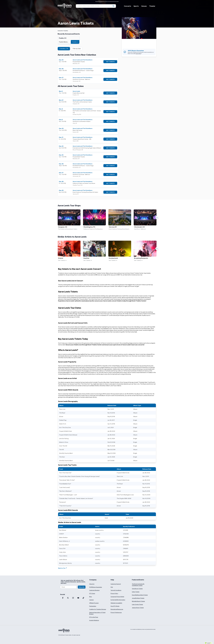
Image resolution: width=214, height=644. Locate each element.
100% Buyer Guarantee (95, 587)
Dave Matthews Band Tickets (140, 595)
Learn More (138, 53)
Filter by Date (77, 48)
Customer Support (116, 584)
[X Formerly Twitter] (68, 598)
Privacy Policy (114, 593)
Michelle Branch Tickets (138, 601)
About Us (91, 584)
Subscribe (82, 587)
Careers (91, 600)
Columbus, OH (63, 48)
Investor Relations (94, 620)
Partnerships (92, 606)
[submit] (113, 6)
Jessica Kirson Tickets (138, 607)
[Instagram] (73, 598)
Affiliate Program (94, 603)
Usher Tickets (135, 592)
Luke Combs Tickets (137, 604)
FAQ (112, 587)
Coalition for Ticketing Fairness (97, 609)
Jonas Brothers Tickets (138, 598)
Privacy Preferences (116, 612)
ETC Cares (92, 593)
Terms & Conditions (116, 590)
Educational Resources (117, 609)
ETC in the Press (93, 617)
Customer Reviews (94, 590)
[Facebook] (62, 598)
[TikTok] (83, 598)
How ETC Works (115, 606)
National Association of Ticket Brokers (97, 613)
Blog (90, 596)
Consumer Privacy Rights (117, 596)
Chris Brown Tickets (137, 588)
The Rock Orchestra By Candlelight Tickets (138, 584)
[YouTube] (78, 598)
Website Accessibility (116, 603)
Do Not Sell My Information (118, 600)
